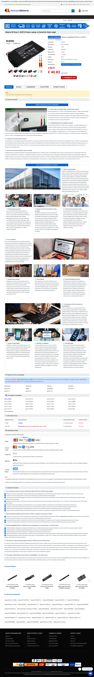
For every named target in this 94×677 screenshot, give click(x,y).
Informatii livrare (52, 638)
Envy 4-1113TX (50, 404)
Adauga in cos (70, 78)
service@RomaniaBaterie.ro (76, 645)
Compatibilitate (30, 87)
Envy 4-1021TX (71, 399)
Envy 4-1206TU (71, 406)
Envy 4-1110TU (29, 404)
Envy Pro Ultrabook (8, 411)
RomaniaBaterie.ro (45, 671)
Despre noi (70, 4)
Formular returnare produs (33, 645)
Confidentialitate (9, 638)
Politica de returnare (31, 643)
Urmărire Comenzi (85, 4)
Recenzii (18, 87)
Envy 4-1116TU (71, 404)
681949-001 (28, 386)
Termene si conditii (9, 641)
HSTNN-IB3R (50, 388)
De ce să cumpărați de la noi (11, 643)
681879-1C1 (50, 391)
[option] (25, 54)
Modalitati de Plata (53, 641)
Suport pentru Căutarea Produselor (78, 643)
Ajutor (64, 4)
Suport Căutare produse (14, 381)
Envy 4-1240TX (50, 409)
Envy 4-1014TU (50, 399)
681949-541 (71, 388)
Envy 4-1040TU (50, 401)
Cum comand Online (53, 643)
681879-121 (28, 391)
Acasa (64, 20)
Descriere (9, 87)
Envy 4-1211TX (7, 409)
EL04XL (27, 388)
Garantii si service (31, 641)
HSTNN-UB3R (7, 386)
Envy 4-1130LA (29, 406)
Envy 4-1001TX (29, 399)
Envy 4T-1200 (71, 409)
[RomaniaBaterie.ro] (16, 12)
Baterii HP (70, 20)
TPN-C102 (49, 386)
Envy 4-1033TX (29, 401)
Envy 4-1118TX (7, 406)
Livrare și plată (44, 87)
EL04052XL (71, 386)
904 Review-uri (58, 39)
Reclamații (72, 638)
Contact (77, 4)
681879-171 (7, 391)
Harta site (72, 641)
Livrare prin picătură (53, 645)
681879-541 (7, 388)
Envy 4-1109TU (7, 404)
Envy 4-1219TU (29, 409)
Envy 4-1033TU (7, 401)
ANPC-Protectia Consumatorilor (12, 645)
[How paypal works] (75, 665)
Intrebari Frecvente (59, 87)
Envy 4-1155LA (50, 406)
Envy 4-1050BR (71, 401)
